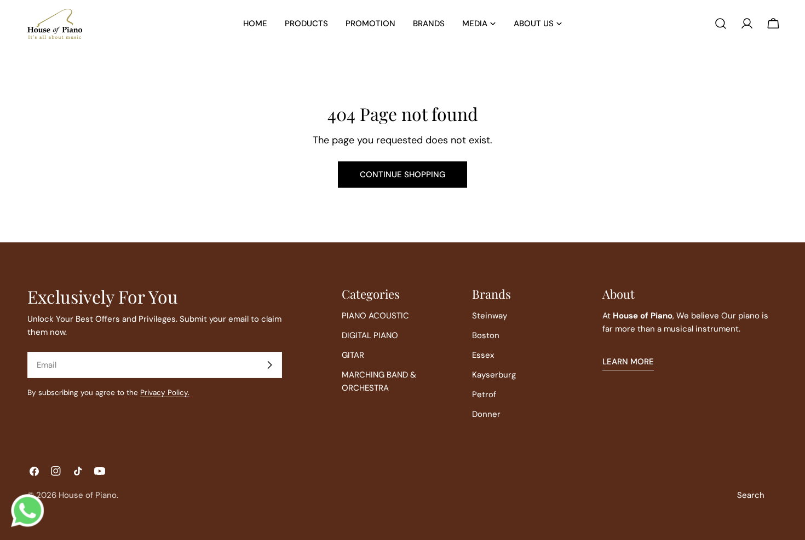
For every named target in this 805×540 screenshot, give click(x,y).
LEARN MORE (628, 361)
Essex (483, 355)
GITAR (353, 355)
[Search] (721, 23)
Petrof (484, 394)
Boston (485, 335)
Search (750, 495)
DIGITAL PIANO (370, 335)
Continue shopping (402, 174)
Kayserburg (494, 374)
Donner (486, 414)
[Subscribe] (269, 364)
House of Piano (88, 495)
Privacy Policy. (164, 392)
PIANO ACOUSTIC (375, 315)
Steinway (489, 315)
